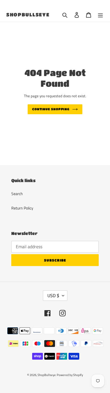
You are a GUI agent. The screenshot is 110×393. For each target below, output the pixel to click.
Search (17, 193)
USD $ (53, 295)
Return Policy (22, 208)
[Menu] (100, 15)
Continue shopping (50, 109)
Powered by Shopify (70, 375)
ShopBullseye (27, 14)
